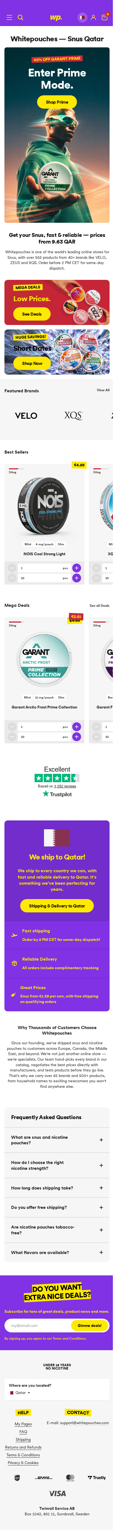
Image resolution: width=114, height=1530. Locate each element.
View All (103, 390)
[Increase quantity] (76, 568)
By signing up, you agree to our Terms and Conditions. (45, 1338)
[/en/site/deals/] (57, 302)
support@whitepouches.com (84, 1422)
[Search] (20, 17)
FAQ (23, 1431)
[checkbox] (45, 1338)
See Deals (32, 314)
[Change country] (82, 17)
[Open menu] (9, 17)
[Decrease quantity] (12, 568)
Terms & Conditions (23, 1454)
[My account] (94, 17)
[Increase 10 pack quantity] (76, 578)
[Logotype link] (57, 17)
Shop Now (32, 363)
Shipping (23, 1439)
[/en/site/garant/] (57, 135)
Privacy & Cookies (23, 1462)
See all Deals (100, 605)
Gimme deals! (90, 1325)
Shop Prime (57, 102)
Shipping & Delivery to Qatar (57, 906)
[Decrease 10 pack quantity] (12, 578)
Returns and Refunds (23, 1447)
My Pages (23, 1423)
